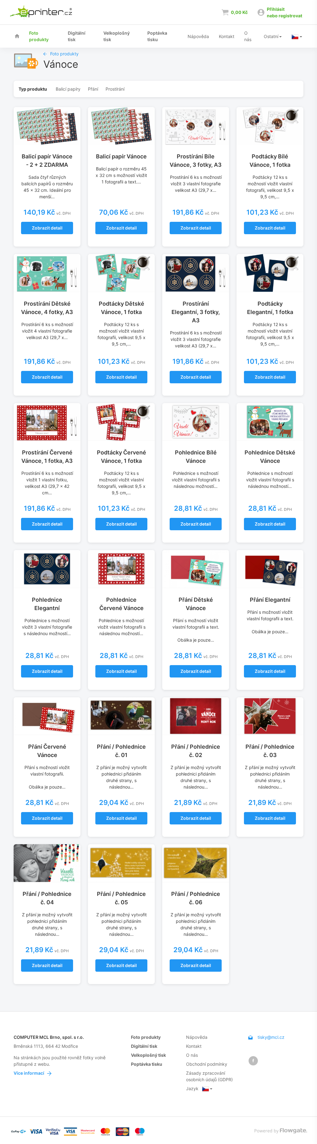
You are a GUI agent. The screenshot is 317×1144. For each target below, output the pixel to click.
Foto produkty (39, 36)
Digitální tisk (76, 36)
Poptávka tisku (157, 36)
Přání (93, 89)
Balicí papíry (68, 89)
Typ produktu (33, 89)
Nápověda (198, 36)
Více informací (29, 1073)
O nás (247, 36)
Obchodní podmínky (206, 1064)
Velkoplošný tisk (116, 36)
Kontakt (226, 36)
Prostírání (115, 89)
